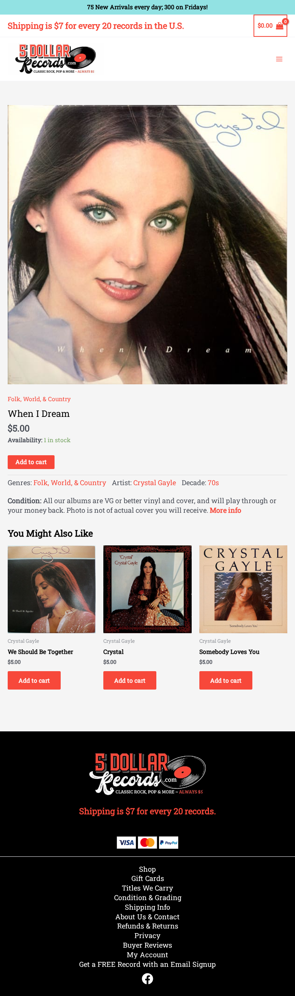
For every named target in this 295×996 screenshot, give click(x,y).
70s (213, 482)
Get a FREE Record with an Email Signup (147, 964)
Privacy (147, 935)
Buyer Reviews (147, 945)
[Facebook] (147, 978)
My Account (147, 954)
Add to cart (31, 462)
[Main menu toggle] (279, 59)
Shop (147, 869)
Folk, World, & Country (39, 399)
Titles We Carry (147, 887)
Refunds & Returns (147, 925)
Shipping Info (147, 907)
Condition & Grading (147, 897)
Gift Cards (147, 878)
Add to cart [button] (34, 680)
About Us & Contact (147, 916)
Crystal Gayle (154, 482)
